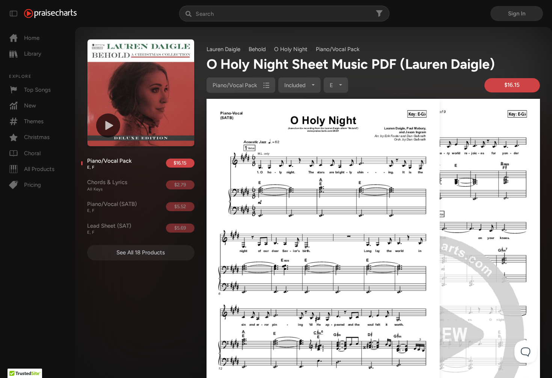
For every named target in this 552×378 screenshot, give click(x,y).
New (30, 105)
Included (295, 85)
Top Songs (37, 89)
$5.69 (180, 228)
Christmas (37, 137)
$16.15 (179, 163)
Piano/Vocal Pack (109, 163)
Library (32, 53)
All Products (39, 169)
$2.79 (180, 184)
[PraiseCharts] (50, 13)
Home (31, 38)
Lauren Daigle (223, 49)
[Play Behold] (108, 125)
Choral (32, 153)
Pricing (32, 184)
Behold (257, 49)
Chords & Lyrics (107, 185)
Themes (34, 121)
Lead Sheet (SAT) (109, 228)
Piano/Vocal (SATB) (112, 207)
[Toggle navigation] (13, 13)
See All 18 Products (140, 252)
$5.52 (180, 206)
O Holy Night (291, 49)
